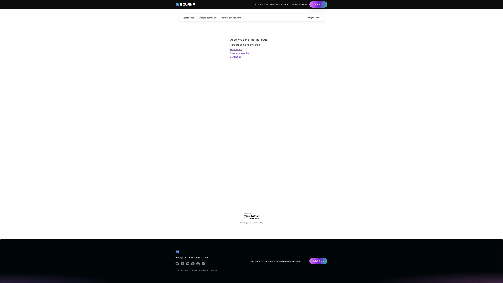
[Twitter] (182, 263)
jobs (188, 17)
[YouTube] (177, 263)
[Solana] (178, 251)
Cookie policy (258, 223)
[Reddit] (193, 263)
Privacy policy (245, 223)
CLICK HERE (318, 4)
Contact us (235, 57)
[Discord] (187, 263)
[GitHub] (198, 263)
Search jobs (236, 49)
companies (207, 17)
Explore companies (239, 53)
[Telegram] (203, 263)
